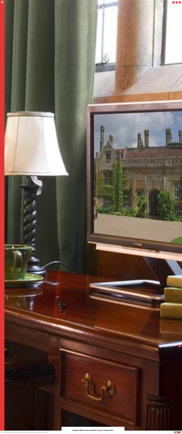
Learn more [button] (46, 432)
